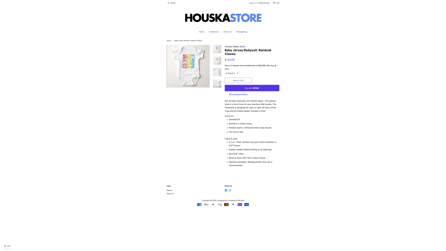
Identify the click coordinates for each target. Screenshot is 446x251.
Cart (277, 3)
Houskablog (241, 32)
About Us (227, 32)
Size (227, 69)
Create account (264, 3)
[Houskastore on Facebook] (226, 191)
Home (201, 32)
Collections (214, 32)
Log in (251, 3)
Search (169, 190)
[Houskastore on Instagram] (230, 191)
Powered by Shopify (236, 200)
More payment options (238, 94)
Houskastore (222, 200)
